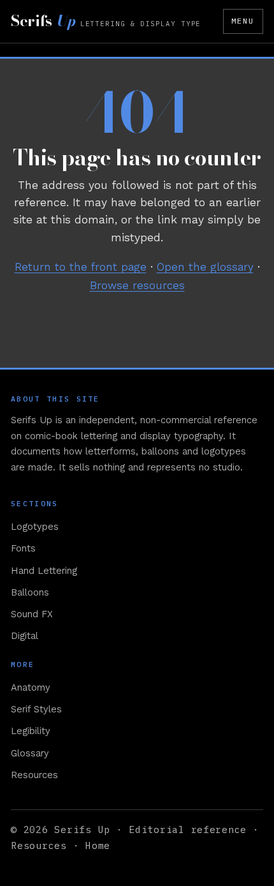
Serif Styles (36, 709)
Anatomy (30, 687)
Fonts (23, 548)
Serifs (106, 21)
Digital (24, 636)
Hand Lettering (44, 570)
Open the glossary (205, 266)
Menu (242, 21)
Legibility (30, 731)
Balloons (30, 592)
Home (97, 845)
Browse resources (137, 285)
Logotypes (35, 526)
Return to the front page (81, 266)
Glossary (30, 753)
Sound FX (32, 614)
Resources (34, 775)
